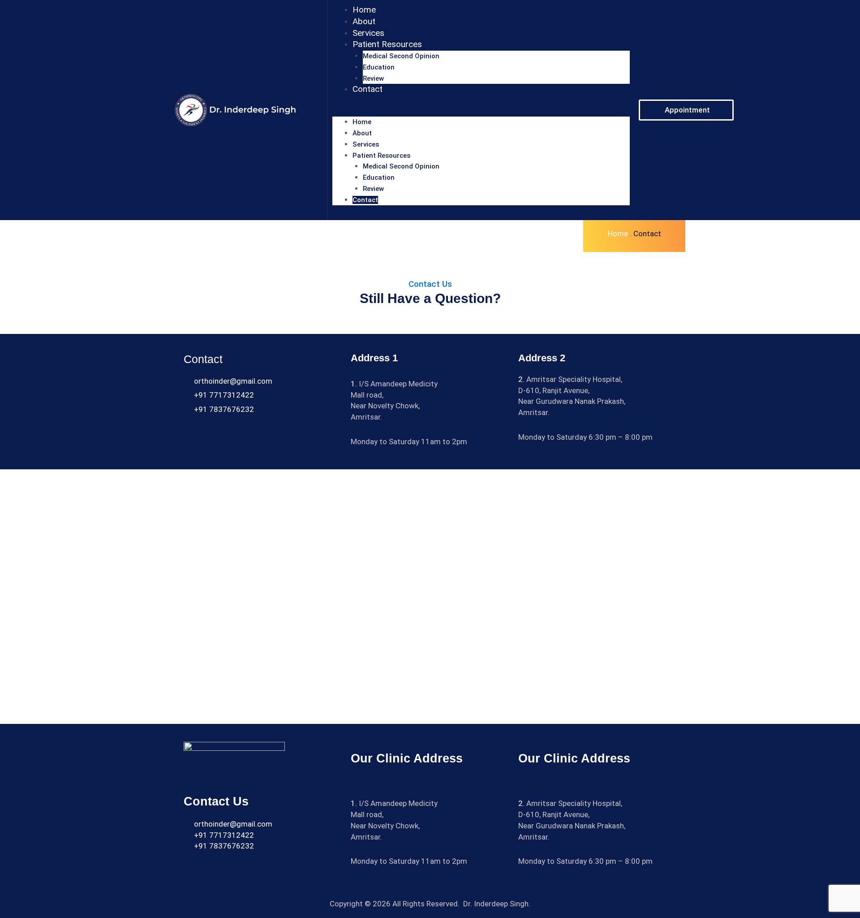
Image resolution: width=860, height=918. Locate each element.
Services (368, 33)
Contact (368, 89)
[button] (481, 111)
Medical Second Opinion (401, 56)
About (364, 21)
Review (373, 78)
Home (364, 9)
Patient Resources (387, 44)
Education (379, 67)
